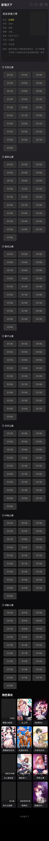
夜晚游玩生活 (8, 750)
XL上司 (24, 723)
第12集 (39, 99)
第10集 (10, 99)
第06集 (39, 83)
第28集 (10, 148)
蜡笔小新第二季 (9, 723)
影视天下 (6, 4)
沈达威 (11, 44)
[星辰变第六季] (38, 23)
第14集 (24, 107)
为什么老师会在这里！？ (13, 805)
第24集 (39, 131)
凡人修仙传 (8, 778)
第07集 (10, 91)
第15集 (39, 107)
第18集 (39, 115)
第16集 (10, 115)
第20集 (24, 123)
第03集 (39, 75)
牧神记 (24, 805)
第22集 (10, 131)
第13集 (10, 107)
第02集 (24, 75)
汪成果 (11, 40)
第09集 (39, 91)
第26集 (24, 140)
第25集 (10, 140)
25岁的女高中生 (41, 750)
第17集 (24, 115)
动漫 (10, 28)
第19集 (10, 123)
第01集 (10, 75)
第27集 (39, 140)
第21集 (39, 123)
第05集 (24, 83)
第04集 (10, 83)
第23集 (24, 131)
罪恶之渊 (40, 778)
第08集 (24, 91)
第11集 (24, 99)
